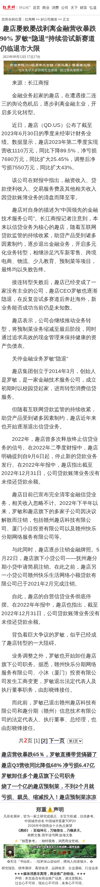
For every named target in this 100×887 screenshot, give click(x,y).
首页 (36, 8)
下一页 (57, 740)
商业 (45, 8)
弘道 (93, 8)
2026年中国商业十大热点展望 (50, 826)
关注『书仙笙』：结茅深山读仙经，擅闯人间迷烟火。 (50, 861)
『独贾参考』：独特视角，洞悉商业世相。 (50, 841)
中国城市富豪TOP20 (60, 821)
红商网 (30, 19)
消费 (55, 8)
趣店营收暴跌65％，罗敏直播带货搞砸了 (49, 754)
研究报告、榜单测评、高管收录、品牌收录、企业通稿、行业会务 (50, 868)
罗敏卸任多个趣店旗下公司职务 (38, 776)
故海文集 (65, 835)
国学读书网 (50, 835)
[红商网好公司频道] (10, 7)
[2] (44, 740)
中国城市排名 (34, 821)
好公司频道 (49, 19)
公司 (64, 8)
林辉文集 (34, 835)
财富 (83, 8)
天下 (74, 8)
